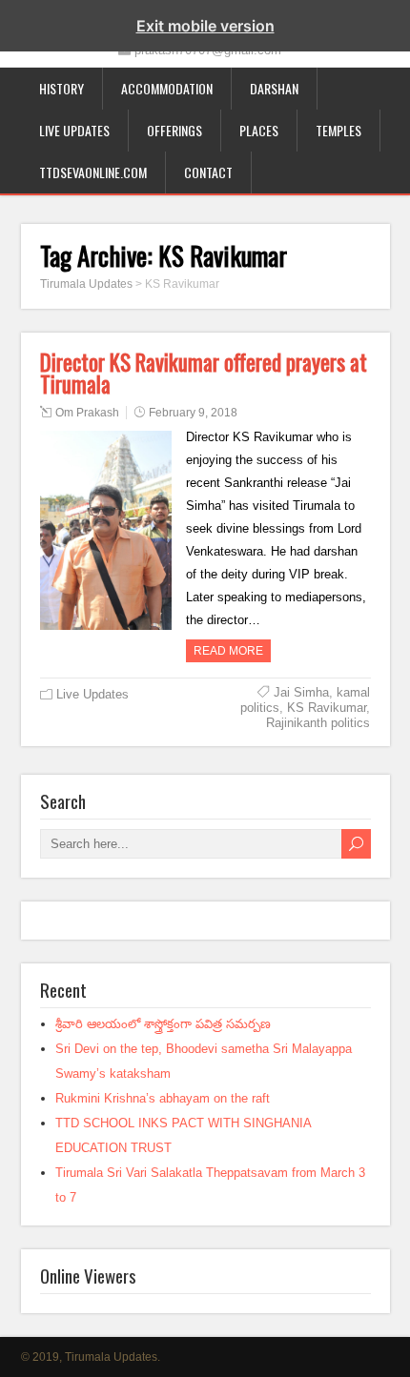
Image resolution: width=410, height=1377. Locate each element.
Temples (338, 130)
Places (258, 130)
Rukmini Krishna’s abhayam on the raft (162, 1098)
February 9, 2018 (193, 412)
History (61, 88)
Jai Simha (301, 692)
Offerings (174, 130)
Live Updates (74, 130)
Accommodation (167, 88)
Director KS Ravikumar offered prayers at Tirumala (203, 373)
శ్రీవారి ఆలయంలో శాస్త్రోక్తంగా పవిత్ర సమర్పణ (163, 1024)
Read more (228, 651)
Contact (208, 172)
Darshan (274, 88)
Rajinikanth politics (318, 723)
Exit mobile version (205, 25)
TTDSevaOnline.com (93, 172)
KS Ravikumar (326, 707)
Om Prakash (87, 412)
